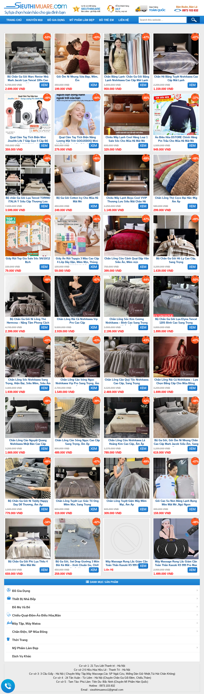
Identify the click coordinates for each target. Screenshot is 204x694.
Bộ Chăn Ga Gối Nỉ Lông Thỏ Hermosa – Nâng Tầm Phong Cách (28, 321)
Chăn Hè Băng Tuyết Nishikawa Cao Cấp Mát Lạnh (176, 78)
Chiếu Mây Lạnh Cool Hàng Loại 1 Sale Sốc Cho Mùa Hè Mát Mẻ (127, 139)
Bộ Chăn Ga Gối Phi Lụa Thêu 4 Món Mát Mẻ (28, 563)
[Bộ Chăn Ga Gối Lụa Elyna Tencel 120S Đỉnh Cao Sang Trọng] (176, 315)
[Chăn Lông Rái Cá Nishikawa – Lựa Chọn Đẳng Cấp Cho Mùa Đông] (176, 376)
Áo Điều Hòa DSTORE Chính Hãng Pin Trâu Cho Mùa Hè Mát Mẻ (176, 139)
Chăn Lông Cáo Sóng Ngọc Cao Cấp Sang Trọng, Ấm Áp (77, 442)
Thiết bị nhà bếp (24, 599)
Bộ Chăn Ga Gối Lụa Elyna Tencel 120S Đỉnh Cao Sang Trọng (176, 321)
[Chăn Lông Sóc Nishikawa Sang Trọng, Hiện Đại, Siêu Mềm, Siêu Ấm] (28, 376)
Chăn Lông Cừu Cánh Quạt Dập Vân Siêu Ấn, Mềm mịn (126, 260)
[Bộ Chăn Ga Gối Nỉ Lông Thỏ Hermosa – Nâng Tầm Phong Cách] (28, 315)
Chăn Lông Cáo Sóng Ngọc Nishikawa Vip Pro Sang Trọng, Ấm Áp (77, 382)
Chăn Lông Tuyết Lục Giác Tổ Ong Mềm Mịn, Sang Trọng (77, 502)
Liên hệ (124, 20)
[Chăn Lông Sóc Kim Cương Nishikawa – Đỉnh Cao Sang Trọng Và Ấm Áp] (126, 315)
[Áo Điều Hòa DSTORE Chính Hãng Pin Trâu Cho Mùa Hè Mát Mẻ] (176, 134)
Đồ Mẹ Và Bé (21, 607)
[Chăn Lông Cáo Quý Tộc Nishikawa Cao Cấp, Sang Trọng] (126, 376)
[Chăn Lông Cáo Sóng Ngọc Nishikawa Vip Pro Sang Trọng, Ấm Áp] (77, 376)
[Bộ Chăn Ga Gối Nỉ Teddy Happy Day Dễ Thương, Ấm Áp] (28, 497)
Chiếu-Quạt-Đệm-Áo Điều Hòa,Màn (36, 615)
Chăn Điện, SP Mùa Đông (29, 631)
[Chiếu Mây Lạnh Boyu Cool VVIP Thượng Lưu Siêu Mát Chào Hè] (126, 194)
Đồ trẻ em (106, 20)
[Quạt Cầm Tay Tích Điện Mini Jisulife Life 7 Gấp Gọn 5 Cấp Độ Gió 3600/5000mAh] (28, 134)
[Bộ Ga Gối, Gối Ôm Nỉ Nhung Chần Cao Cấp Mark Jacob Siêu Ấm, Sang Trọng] (176, 437)
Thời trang (19, 640)
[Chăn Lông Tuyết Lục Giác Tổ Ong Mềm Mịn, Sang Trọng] (77, 497)
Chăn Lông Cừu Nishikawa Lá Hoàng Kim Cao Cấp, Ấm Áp (126, 442)
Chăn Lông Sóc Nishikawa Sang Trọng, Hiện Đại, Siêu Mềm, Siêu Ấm (28, 381)
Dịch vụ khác (21, 656)
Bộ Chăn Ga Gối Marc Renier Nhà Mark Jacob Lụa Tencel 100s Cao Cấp (27, 79)
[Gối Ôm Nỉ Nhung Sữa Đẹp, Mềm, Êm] (77, 73)
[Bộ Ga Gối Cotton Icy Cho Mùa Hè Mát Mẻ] (77, 194)
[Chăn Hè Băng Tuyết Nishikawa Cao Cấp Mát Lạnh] (176, 73)
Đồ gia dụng (56, 20)
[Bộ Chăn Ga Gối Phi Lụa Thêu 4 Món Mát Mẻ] (28, 558)
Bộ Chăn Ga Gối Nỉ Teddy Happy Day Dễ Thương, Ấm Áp (28, 502)
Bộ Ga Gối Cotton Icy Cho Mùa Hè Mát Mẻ (77, 199)
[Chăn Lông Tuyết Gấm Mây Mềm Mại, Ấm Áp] (126, 497)
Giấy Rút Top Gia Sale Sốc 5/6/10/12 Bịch (28, 260)
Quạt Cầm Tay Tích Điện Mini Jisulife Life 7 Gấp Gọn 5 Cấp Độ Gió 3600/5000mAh (28, 140)
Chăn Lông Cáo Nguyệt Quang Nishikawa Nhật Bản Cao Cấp (28, 442)
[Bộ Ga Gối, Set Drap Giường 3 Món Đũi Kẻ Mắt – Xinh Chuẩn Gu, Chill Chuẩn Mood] (77, 558)
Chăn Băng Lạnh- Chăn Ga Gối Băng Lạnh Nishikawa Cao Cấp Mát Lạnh (126, 78)
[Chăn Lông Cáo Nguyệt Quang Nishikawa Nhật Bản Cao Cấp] (28, 437)
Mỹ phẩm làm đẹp (82, 20)
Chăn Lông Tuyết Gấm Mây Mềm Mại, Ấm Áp (127, 502)
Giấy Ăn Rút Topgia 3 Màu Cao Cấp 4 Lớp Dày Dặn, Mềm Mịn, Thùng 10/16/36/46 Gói (77, 261)
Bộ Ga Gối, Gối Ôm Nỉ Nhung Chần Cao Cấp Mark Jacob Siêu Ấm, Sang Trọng (176, 443)
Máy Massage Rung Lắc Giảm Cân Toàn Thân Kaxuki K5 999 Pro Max (127, 563)
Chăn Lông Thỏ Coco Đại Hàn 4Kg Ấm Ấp (176, 199)
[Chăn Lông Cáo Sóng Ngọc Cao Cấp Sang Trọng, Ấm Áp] (77, 437)
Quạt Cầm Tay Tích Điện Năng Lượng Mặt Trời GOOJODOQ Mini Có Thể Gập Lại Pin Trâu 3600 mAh (77, 140)
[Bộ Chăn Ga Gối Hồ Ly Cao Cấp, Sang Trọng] (176, 255)
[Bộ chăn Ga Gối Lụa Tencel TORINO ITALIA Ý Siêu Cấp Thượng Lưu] (28, 194)
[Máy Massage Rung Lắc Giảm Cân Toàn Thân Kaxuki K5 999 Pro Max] (126, 558)
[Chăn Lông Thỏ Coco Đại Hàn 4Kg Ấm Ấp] (176, 194)
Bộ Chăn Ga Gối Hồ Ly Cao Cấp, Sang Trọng (176, 260)
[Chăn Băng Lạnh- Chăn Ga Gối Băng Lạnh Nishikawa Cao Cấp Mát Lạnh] (126, 73)
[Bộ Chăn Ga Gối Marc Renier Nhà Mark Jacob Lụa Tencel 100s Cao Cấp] (28, 73)
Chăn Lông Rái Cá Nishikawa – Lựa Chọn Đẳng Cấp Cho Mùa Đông (176, 381)
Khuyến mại (34, 20)
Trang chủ (14, 20)
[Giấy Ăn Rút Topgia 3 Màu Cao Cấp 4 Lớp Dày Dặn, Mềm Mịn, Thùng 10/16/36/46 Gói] (77, 255)
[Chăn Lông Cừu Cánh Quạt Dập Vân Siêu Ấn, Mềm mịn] (126, 255)
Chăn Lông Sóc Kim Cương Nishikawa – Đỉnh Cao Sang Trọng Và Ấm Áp (127, 321)
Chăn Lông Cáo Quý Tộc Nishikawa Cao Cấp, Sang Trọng (126, 381)
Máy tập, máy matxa (26, 623)
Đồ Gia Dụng (21, 591)
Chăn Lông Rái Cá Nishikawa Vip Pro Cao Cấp (77, 321)
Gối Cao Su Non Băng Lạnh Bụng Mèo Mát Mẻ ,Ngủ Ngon (176, 502)
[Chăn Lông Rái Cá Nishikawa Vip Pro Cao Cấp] (77, 315)
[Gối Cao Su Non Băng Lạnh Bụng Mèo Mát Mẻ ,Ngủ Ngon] (176, 497)
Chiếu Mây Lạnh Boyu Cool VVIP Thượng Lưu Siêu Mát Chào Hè (126, 199)
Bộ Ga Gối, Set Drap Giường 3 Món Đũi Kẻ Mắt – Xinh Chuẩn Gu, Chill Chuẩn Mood (77, 564)
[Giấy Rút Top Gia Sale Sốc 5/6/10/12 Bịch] (28, 255)
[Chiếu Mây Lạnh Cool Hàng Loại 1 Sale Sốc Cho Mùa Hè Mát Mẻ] (126, 134)
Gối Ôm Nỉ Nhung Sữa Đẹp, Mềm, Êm (77, 78)
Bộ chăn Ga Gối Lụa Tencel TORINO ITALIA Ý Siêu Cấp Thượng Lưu (28, 199)
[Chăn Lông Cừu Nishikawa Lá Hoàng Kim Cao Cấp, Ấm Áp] (126, 437)
